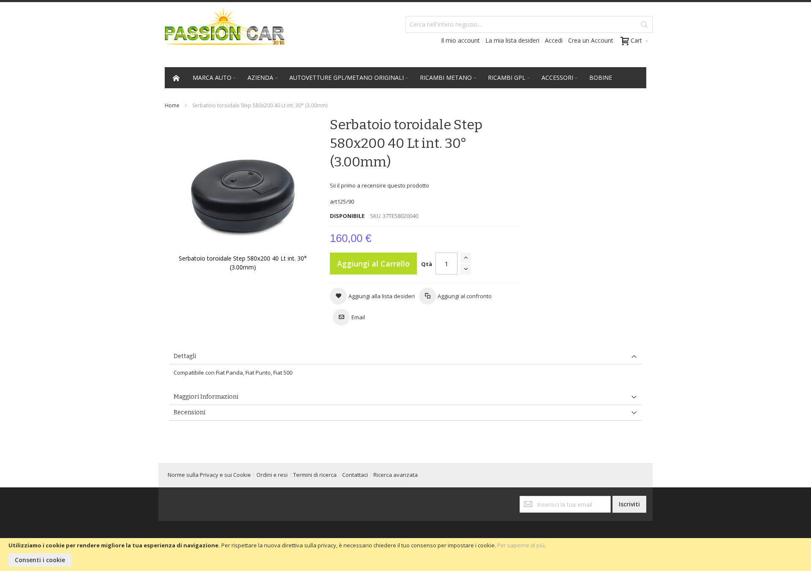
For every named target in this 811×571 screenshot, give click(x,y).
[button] (372, 296)
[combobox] (529, 24)
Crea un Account (590, 40)
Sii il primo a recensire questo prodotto (379, 185)
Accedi (554, 40)
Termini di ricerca (315, 475)
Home (172, 105)
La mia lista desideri (512, 40)
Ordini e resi (272, 475)
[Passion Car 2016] (221, 32)
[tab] (405, 356)
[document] (405, 554)
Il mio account (460, 40)
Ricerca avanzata (395, 475)
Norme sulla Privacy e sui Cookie (209, 475)
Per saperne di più (520, 545)
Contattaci (355, 475)
